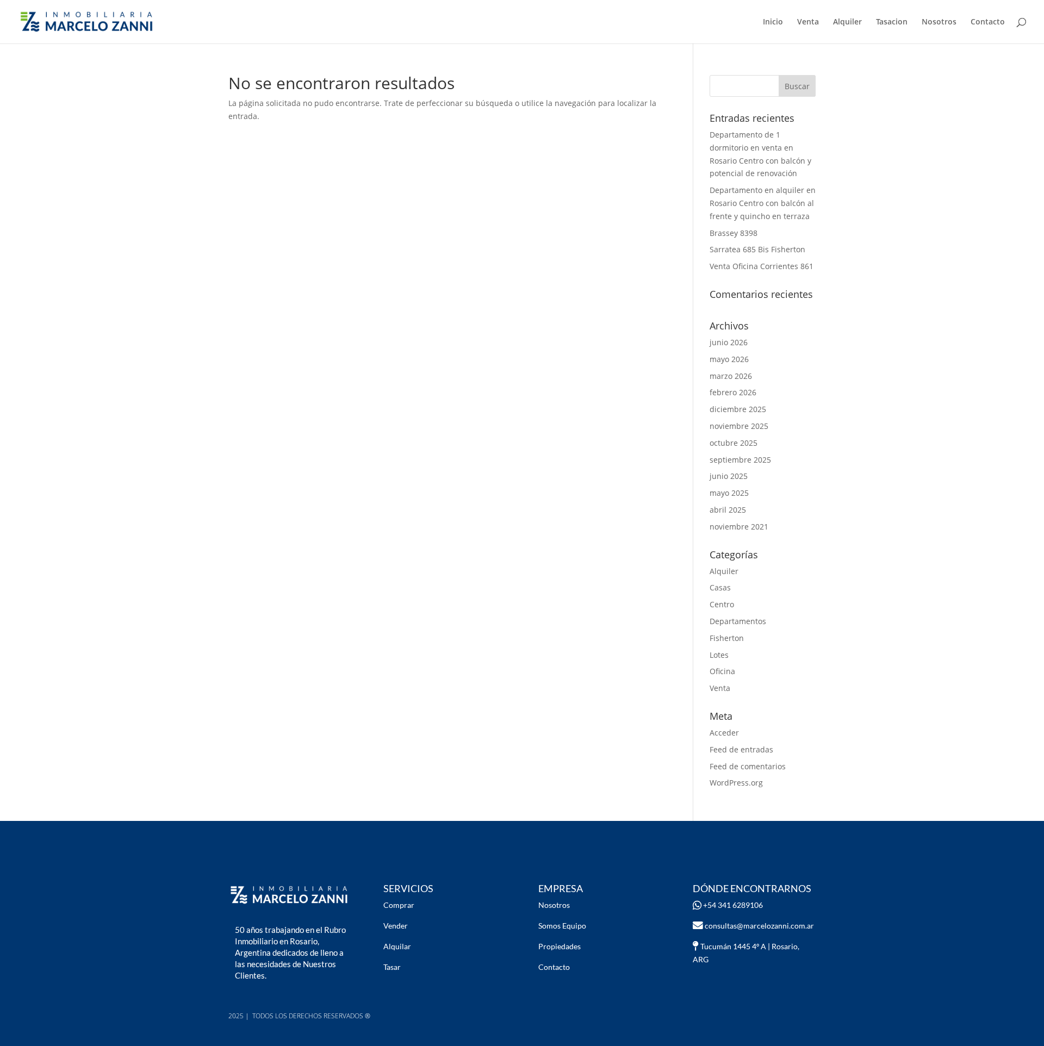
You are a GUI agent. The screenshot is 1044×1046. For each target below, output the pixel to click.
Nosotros (939, 22)
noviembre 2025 (739, 426)
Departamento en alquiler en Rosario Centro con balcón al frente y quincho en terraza (763, 203)
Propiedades (559, 946)
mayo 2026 (729, 359)
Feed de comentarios (748, 766)
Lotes (719, 655)
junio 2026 (729, 342)
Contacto (988, 22)
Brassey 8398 (733, 233)
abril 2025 (728, 510)
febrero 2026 (733, 392)
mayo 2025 (729, 493)
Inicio (773, 22)
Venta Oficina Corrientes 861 (761, 266)
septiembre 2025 (740, 459)
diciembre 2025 (738, 409)
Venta (808, 22)
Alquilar (397, 946)
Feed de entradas (741, 749)
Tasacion (892, 22)
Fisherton (727, 638)
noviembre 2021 (739, 526)
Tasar (392, 967)
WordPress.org (736, 782)
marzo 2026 (731, 376)
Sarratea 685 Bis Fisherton (757, 249)
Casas (720, 587)
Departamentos (738, 621)
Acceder (724, 732)
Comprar (398, 905)
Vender (395, 925)
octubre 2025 (733, 443)
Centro (722, 604)
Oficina (722, 671)
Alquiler (847, 22)
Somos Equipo (562, 925)
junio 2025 (729, 476)
